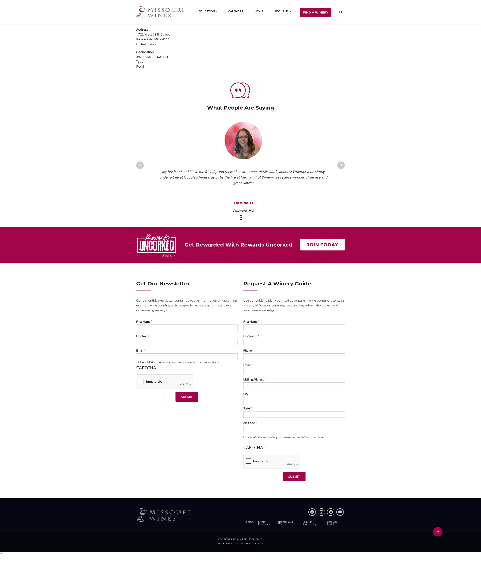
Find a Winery (315, 12)
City (245, 394)
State (246, 408)
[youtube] (340, 512)
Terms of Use (225, 543)
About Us (281, 11)
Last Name (143, 336)
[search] (340, 12)
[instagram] (321, 512)
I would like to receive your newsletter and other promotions (179, 362)
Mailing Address (253, 379)
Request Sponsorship (310, 523)
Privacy (259, 543)
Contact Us (248, 523)
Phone (247, 350)
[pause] (241, 217)
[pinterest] (330, 512)
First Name (143, 321)
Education (207, 11)
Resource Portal (332, 523)
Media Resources (264, 523)
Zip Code (249, 423)
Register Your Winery (285, 523)
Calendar (235, 11)
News (259, 11)
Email (139, 350)
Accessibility (244, 543)
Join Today (322, 244)
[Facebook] (312, 512)
